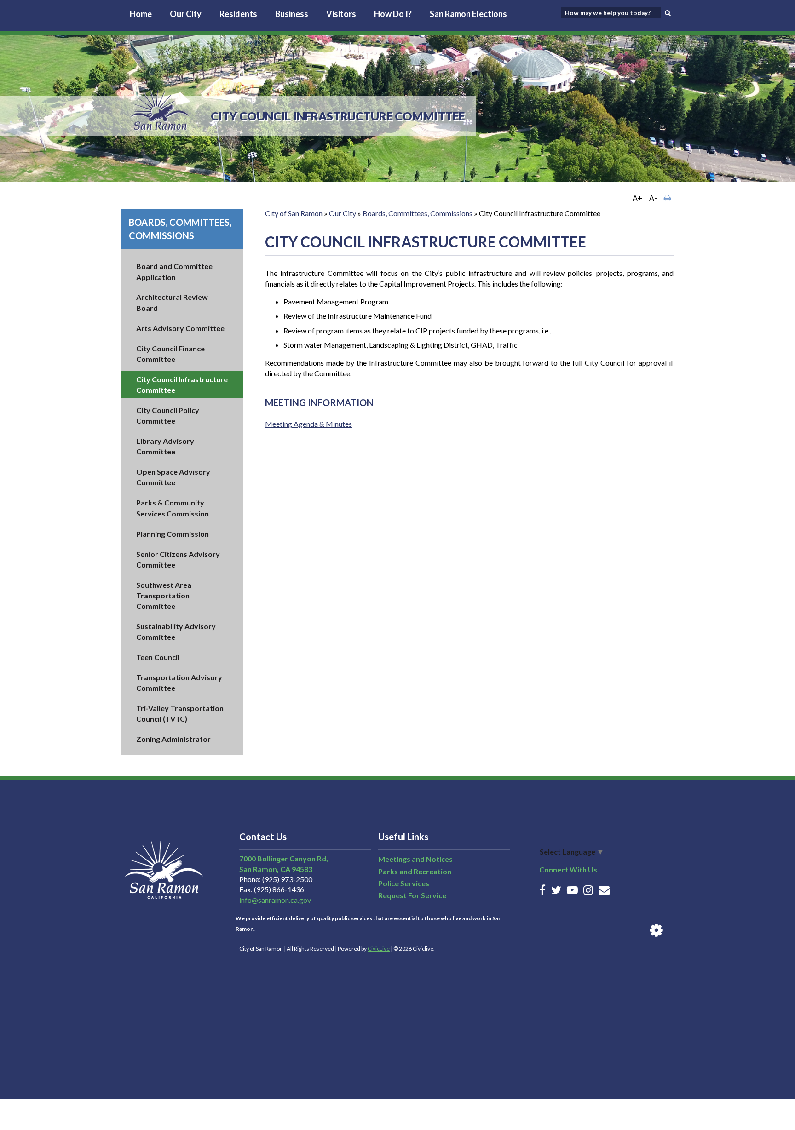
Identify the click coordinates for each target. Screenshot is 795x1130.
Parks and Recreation (414, 871)
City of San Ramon (294, 213)
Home (141, 14)
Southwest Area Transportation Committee (163, 595)
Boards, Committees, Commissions (417, 213)
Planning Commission (172, 533)
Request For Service (412, 895)
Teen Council (157, 657)
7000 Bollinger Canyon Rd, (283, 858)
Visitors (341, 14)
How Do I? (393, 14)
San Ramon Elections (468, 14)
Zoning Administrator (173, 738)
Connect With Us (568, 869)
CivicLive (379, 948)
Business (291, 14)
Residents (238, 14)
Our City (186, 14)
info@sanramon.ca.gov (275, 899)
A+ (637, 197)
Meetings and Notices (415, 859)
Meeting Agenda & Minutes (308, 423)
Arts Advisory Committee (180, 328)
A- (653, 197)
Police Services (403, 883)
